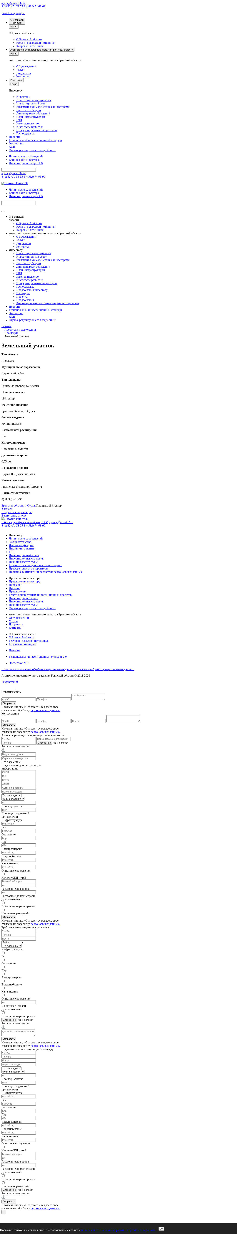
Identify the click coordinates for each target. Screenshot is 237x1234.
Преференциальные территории (36, 130)
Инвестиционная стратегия (33, 100)
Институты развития (29, 126)
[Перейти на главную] (14, 518)
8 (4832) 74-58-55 (12, 6)
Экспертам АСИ (19, 663)
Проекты (22, 296)
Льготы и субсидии (28, 110)
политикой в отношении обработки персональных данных (118, 1230)
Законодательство (27, 123)
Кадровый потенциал (30, 46)
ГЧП (19, 120)
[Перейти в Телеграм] (2, 9)
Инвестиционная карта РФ (26, 163)
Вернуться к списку (13, 515)
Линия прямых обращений (33, 113)
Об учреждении (26, 66)
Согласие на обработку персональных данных (104, 669)
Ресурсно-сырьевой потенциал (35, 42)
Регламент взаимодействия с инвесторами (43, 106)
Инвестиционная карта (23, 598)
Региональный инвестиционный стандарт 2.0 (38, 656)
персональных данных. (45, 710)
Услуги (20, 69)
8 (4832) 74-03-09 (34, 6)
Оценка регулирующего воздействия (32, 150)
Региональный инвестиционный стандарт (35, 140)
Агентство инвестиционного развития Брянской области (41, 49)
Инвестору (16, 80)
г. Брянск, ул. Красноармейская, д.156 (24, 522)
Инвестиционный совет (31, 103)
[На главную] (14, 183)
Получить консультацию (16, 512)
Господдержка (25, 133)
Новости (14, 136)
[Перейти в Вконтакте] (1, 9)
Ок (161, 1228)
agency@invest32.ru (13, 3)
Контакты (22, 76)
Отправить (9, 703)
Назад (13, 26)
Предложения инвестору (32, 290)
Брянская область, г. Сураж (18, 505)
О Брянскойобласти (17, 21)
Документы (23, 73)
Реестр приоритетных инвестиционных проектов (47, 303)
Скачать (7, 508)
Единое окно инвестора (24, 159)
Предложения (25, 300)
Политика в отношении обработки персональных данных (45, 571)
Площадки (23, 293)
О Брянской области (29, 39)
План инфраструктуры (30, 116)
